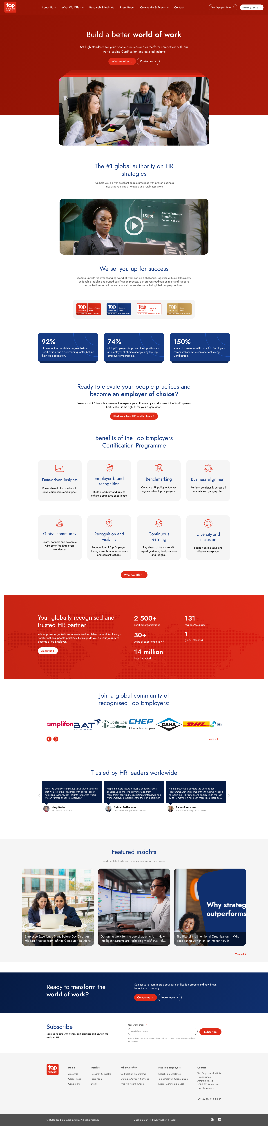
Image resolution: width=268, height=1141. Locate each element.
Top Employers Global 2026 (173, 1079)
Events (94, 1084)
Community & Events (153, 7)
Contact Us (74, 1084)
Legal (173, 1120)
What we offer (121, 61)
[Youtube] (212, 1119)
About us (46, 651)
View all (213, 739)
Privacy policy (159, 1120)
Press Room (127, 7)
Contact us (147, 61)
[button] (228, 796)
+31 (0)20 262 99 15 (209, 1099)
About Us (47, 7)
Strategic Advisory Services (135, 1079)
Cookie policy (141, 1120)
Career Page (74, 1079)
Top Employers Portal (221, 7)
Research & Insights (101, 7)
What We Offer (71, 7)
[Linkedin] (219, 1119)
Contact (179, 7)
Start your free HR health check (132, 416)
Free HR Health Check (132, 1084)
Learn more (168, 997)
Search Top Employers (169, 1074)
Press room (96, 1079)
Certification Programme (133, 1074)
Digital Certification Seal (171, 1084)
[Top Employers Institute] (10, 12)
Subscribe (210, 1032)
